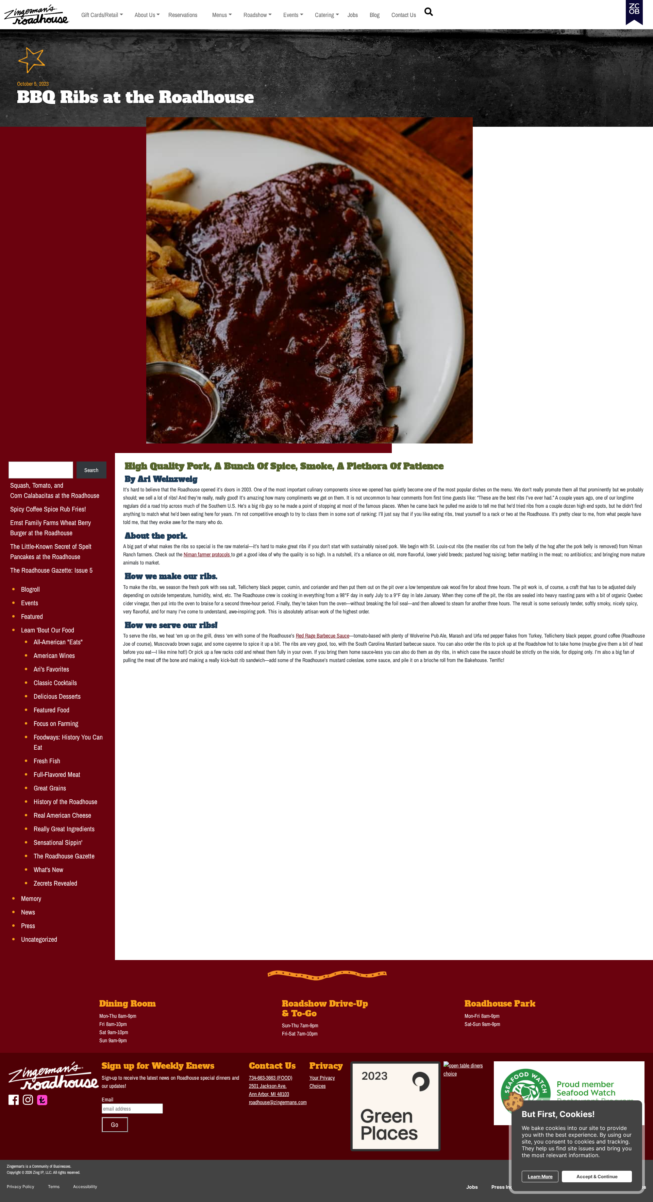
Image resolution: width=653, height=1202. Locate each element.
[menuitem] (102, 15)
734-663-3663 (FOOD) (270, 1077)
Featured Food (51, 709)
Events (29, 602)
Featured (32, 616)
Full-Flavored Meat (57, 774)
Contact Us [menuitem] (403, 15)
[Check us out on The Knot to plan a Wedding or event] (42, 1099)
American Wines (54, 655)
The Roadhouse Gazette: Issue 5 (51, 570)
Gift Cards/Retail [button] (99, 15)
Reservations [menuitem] (182, 15)
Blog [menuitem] (375, 15)
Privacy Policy (20, 1186)
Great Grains (50, 787)
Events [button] (293, 15)
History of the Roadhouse (65, 801)
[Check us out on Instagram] (28, 1099)
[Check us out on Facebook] (14, 1099)
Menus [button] (222, 15)
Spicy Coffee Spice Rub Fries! (48, 508)
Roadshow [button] (258, 15)
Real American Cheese (62, 815)
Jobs (472, 1187)
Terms (54, 1186)
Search (91, 470)
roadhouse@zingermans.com (278, 1102)
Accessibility (85, 1186)
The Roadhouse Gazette (64, 855)
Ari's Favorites (51, 669)
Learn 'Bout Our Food (47, 629)
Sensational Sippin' (58, 842)
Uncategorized (39, 939)
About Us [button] (147, 15)
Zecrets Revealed (55, 883)
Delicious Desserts (57, 696)
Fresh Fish (47, 760)
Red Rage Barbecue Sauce (322, 635)
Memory (31, 898)
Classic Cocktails (55, 682)
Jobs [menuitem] (353, 15)
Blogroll (30, 589)
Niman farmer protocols (207, 554)
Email (107, 1099)
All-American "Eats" (58, 641)
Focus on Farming (56, 723)
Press (28, 925)
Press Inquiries (508, 1187)
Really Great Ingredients (64, 828)
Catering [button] (327, 15)
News (28, 912)
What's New (48, 869)
